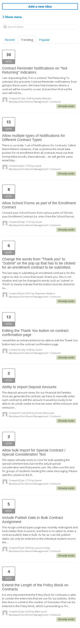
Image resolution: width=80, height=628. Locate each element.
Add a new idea (40, 6)
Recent (10, 40)
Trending (27, 40)
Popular (44, 40)
